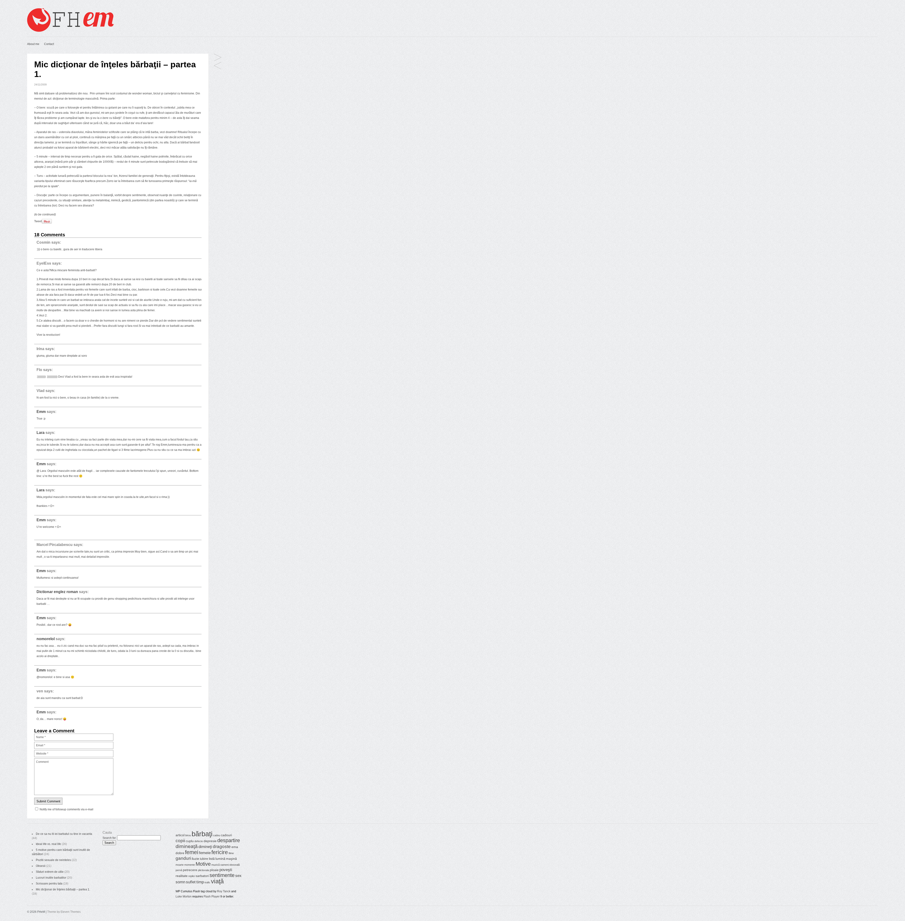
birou (188, 835)
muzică (215, 864)
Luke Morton (184, 896)
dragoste (222, 846)
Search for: (109, 838)
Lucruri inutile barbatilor (51, 877)
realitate (182, 876)
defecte (198, 841)
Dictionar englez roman (57, 592)
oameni (224, 864)
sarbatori (202, 876)
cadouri (226, 835)
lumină (220, 858)
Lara (41, 433)
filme (231, 853)
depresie (210, 841)
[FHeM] (70, 30)
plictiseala (203, 870)
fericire (219, 852)
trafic (207, 882)
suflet (191, 882)
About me (33, 44)
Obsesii (40, 866)
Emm (41, 412)
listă (212, 858)
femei (191, 852)
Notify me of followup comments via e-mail (66, 809)
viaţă (217, 881)
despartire (228, 840)
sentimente (222, 875)
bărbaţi (202, 834)
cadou (216, 835)
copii (180, 840)
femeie (205, 853)
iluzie (195, 858)
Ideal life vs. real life (48, 844)
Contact (49, 44)
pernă (179, 870)
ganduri (183, 858)
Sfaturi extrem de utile (50, 871)
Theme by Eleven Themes (64, 911)
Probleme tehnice (218, 58)
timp (200, 882)
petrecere (190, 870)
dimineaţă (187, 846)
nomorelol (46, 639)
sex (238, 875)
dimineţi (205, 846)
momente (189, 864)
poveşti (225, 870)
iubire (204, 858)
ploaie (214, 870)
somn (180, 882)
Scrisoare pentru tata (49, 883)
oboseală (234, 864)
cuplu (190, 841)
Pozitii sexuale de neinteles (53, 860)
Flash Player (212, 896)
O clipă (218, 66)
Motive (203, 864)
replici (191, 876)
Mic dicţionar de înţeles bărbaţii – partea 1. (63, 889)
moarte (180, 864)
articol (180, 835)
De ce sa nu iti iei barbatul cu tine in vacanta (64, 834)
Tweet (38, 221)
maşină (231, 858)
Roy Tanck (223, 891)
